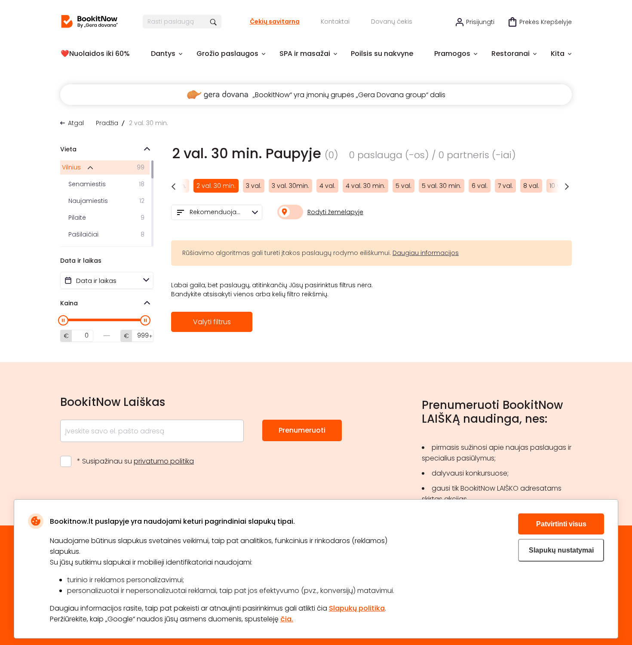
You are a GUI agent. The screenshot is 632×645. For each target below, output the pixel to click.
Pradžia (107, 123)
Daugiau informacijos (426, 253)
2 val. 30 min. (216, 185)
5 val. (403, 185)
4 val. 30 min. (365, 185)
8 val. (531, 185)
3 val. (253, 185)
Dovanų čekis (391, 21)
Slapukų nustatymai (561, 550)
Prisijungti (480, 22)
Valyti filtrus (212, 322)
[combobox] (216, 212)
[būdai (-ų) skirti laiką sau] (89, 21)
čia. (286, 619)
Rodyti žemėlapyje (335, 212)
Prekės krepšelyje (545, 22)
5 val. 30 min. (441, 185)
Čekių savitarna (275, 21)
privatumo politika (164, 461)
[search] (213, 21)
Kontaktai (335, 21)
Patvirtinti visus (561, 524)
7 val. (505, 185)
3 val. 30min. (290, 185)
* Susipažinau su (135, 461)
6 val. (480, 185)
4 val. (327, 185)
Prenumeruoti (302, 430)
